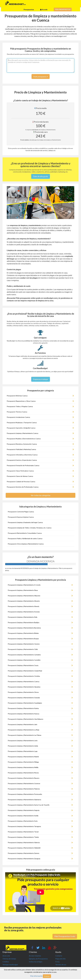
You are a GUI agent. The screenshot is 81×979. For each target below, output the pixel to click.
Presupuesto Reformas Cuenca (17, 396)
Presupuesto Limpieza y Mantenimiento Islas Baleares (25, 719)
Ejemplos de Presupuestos (38, 959)
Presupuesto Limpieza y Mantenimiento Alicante (24, 601)
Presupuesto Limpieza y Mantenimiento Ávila (22, 617)
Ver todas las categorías (40, 495)
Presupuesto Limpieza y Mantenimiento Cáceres (24, 644)
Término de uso (60, 965)
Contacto (58, 956)
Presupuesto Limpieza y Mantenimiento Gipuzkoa (24, 687)
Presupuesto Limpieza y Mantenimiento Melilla (23, 767)
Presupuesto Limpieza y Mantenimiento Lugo (22, 751)
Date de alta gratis (40, 176)
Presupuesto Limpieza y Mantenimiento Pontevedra (25, 794)
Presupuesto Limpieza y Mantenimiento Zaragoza (24, 858)
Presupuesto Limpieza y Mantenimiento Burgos (23, 638)
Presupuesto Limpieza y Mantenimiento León (22, 740)
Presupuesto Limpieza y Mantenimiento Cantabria (24, 655)
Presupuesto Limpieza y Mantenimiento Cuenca (22, 433)
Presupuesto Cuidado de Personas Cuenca (21, 481)
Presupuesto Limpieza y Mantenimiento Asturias (24, 612)
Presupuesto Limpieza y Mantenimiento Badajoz (23, 622)
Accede (44, 9)
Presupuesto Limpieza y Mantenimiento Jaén (22, 724)
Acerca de (6, 956)
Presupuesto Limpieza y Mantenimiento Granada (24, 697)
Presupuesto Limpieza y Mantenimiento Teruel (23, 832)
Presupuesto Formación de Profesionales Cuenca (23, 465)
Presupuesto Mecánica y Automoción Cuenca (22, 444)
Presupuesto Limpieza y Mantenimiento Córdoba (24, 676)
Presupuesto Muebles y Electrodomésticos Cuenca (24, 439)
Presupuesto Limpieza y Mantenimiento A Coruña (24, 585)
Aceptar (47, 976)
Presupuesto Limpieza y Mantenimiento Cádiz (23, 649)
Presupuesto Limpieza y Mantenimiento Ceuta (23, 665)
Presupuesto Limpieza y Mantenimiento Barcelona (24, 628)
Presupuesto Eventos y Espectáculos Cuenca (22, 460)
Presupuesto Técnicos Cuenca (17, 412)
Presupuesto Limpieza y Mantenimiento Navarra (23, 778)
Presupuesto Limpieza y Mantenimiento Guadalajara (25, 703)
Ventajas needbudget (10, 965)
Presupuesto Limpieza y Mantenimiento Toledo (23, 837)
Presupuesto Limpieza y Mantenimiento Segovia (23, 810)
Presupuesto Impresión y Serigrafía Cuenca (21, 428)
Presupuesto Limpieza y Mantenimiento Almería (23, 606)
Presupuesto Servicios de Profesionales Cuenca (22, 487)
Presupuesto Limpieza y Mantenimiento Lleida (23, 746)
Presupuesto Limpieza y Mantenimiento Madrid (23, 757)
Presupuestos (29, 9)
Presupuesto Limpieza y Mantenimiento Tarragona (24, 826)
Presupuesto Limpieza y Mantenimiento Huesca (23, 714)
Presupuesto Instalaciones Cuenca (18, 417)
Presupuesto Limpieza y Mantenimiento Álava (23, 590)
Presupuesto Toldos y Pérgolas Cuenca (20, 406)
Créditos (6, 962)
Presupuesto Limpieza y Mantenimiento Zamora (23, 853)
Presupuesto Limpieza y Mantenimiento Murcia (23, 773)
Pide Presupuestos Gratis (64, 936)
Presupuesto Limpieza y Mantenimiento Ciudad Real (25, 671)
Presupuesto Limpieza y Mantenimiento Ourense (24, 783)
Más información (36, 976)
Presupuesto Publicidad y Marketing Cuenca (21, 449)
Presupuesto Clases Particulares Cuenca (20, 471)
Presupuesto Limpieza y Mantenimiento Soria (22, 821)
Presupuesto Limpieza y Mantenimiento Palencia (24, 789)
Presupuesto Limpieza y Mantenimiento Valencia (24, 842)
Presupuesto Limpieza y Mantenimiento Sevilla (23, 816)
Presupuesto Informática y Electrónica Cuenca (22, 455)
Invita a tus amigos (35, 962)
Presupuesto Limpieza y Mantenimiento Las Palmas (24, 735)
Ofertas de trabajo (9, 959)
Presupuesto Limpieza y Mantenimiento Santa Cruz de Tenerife (28, 805)
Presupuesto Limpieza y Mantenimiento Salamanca (24, 799)
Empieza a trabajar (40, 379)
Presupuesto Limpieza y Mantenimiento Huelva (23, 708)
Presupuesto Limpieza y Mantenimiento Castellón (24, 660)
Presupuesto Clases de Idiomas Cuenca (20, 476)
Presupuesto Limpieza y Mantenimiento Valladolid (24, 848)
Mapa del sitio (60, 959)
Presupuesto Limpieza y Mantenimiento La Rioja (23, 730)
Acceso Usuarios (35, 956)
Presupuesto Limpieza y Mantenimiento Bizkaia (23, 633)
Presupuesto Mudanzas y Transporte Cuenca (22, 422)
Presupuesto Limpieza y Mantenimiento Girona (23, 692)
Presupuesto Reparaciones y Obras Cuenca (21, 401)
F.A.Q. (57, 962)
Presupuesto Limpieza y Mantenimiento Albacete (24, 596)
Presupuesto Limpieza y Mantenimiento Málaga (23, 762)
